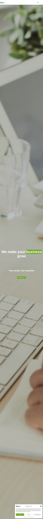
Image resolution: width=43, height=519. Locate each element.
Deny (29, 514)
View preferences (37, 514)
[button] (40, 506)
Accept (20, 514)
